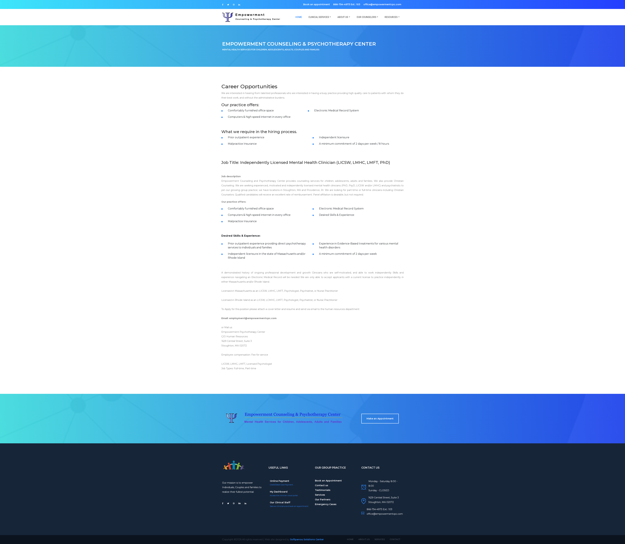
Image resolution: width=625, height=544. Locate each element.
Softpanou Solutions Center (307, 539)
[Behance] (239, 503)
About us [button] (342, 17)
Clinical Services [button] (318, 17)
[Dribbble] (234, 4)
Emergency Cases (325, 504)
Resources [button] (391, 17)
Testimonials (322, 490)
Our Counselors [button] (366, 17)
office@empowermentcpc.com (382, 4)
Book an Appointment (328, 480)
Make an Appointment (380, 418)
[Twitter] (228, 4)
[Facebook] (222, 4)
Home (300, 17)
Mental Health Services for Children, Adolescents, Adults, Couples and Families (270, 49)
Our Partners (322, 499)
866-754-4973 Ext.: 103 (346, 4)
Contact (395, 539)
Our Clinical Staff (280, 502)
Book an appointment (316, 4)
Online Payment (279, 481)
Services (320, 494)
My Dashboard (278, 491)
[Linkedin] (239, 4)
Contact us (321, 485)
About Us (364, 539)
